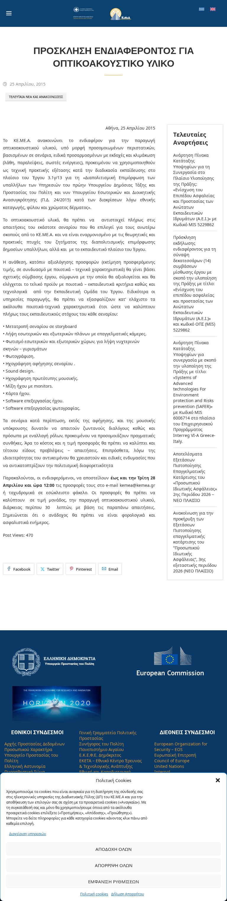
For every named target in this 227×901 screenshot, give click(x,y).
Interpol (162, 772)
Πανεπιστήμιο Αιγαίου (101, 749)
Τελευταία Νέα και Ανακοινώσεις (36, 96)
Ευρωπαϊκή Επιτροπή (175, 755)
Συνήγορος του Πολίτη (101, 744)
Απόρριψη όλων (113, 865)
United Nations (169, 766)
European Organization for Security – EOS (180, 746)
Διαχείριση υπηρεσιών (27, 833)
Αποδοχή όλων (113, 849)
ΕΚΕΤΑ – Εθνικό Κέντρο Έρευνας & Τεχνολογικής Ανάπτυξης (110, 763)
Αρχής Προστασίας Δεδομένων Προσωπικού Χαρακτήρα (34, 746)
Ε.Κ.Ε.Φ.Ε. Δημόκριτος (100, 755)
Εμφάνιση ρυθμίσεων (113, 881)
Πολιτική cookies (94, 894)
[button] (218, 780)
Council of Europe (171, 760)
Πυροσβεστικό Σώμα (24, 772)
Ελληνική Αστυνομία (25, 766)
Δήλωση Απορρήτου (127, 894)
